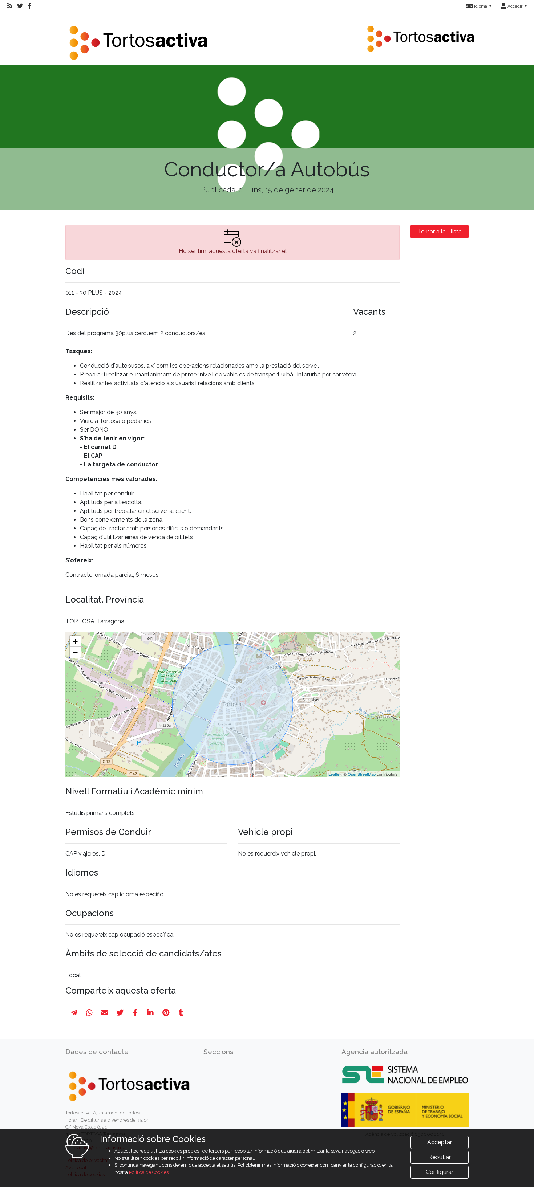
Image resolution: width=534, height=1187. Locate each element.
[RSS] (9, 6)
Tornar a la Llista (440, 231)
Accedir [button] (514, 6)
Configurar (439, 1171)
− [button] (75, 652)
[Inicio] (138, 38)
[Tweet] (120, 1012)
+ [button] (75, 641)
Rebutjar (439, 1157)
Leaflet (334, 774)
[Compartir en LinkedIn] (150, 1012)
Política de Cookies (149, 1172)
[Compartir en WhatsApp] (89, 1012)
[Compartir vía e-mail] (104, 1012)
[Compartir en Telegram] (74, 1012)
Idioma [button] (480, 6)
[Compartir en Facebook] (135, 1012)
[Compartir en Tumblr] (181, 1012)
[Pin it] (165, 1012)
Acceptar (439, 1142)
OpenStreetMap (362, 774)
